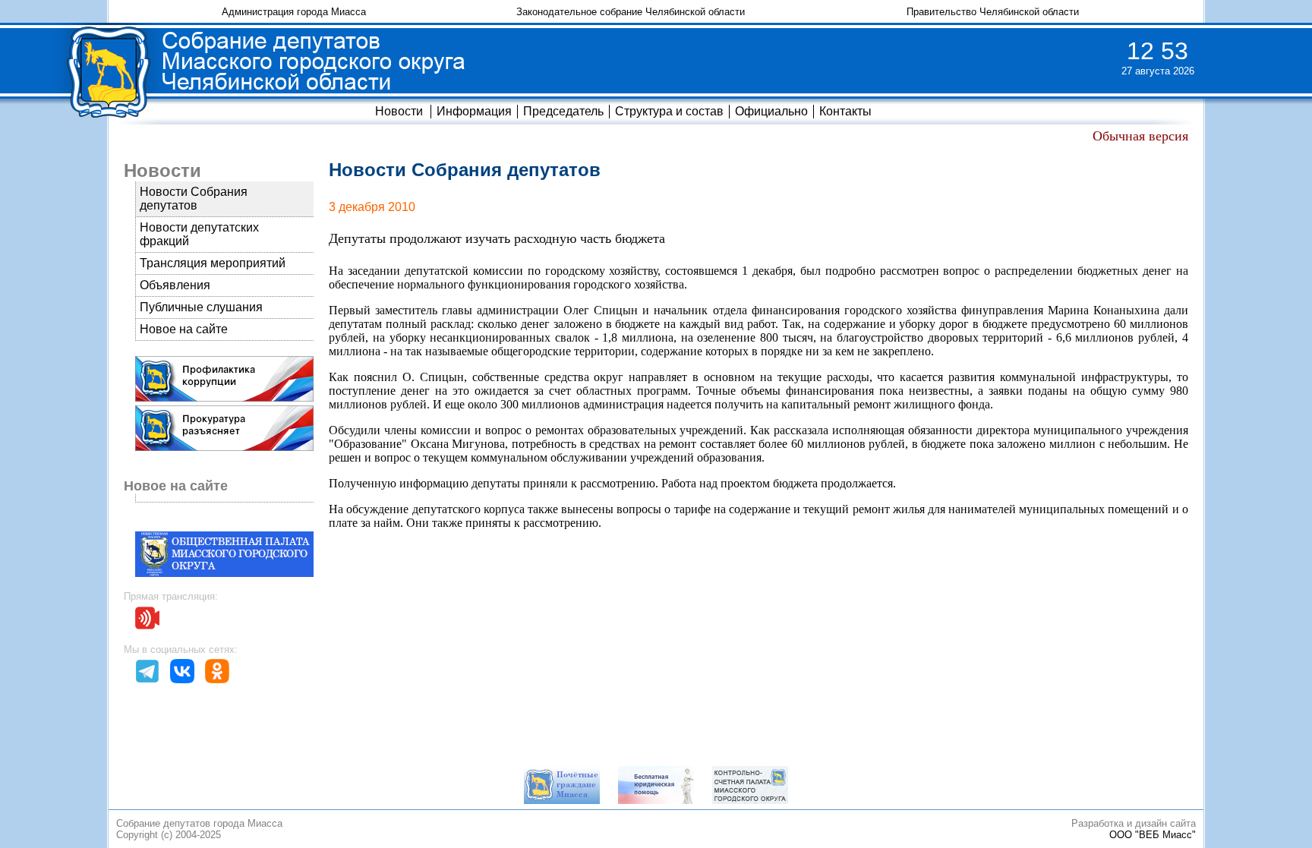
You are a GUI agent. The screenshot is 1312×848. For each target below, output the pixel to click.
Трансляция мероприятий (212, 263)
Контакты (845, 111)
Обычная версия (1140, 135)
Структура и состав (669, 111)
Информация (474, 111)
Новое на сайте (184, 329)
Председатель (563, 111)
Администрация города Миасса (294, 11)
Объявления (175, 285)
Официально (771, 111)
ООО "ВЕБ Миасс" (1152, 834)
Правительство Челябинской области (993, 11)
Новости (399, 111)
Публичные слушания (201, 307)
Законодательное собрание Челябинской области (630, 11)
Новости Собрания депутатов (194, 198)
